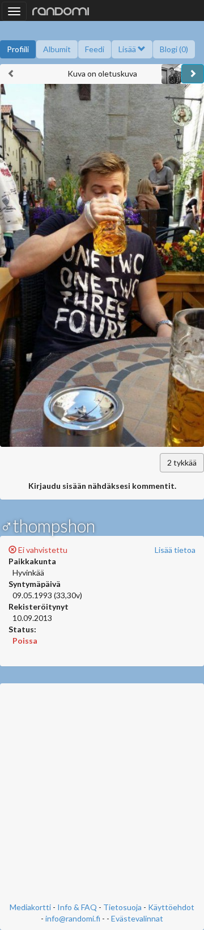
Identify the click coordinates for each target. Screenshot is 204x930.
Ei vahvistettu (41, 550)
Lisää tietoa (175, 550)
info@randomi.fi (72, 918)
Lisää (128, 49)
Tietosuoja (122, 907)
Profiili (18, 49)
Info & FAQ (77, 907)
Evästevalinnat (137, 918)
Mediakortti (30, 907)
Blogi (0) (174, 49)
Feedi (94, 49)
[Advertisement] (102, 794)
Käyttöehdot (171, 907)
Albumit (57, 49)
